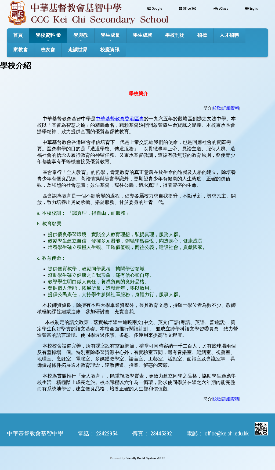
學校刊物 (174, 35)
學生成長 (110, 35)
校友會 (48, 49)
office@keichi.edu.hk (227, 433)
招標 (202, 35)
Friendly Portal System (141, 458)
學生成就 (142, 35)
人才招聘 (229, 35)
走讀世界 (78, 49)
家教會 (20, 49)
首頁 (18, 35)
